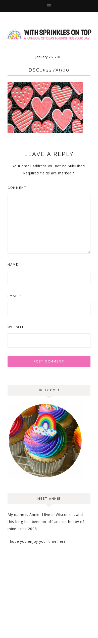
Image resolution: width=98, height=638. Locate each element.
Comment (17, 188)
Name (14, 264)
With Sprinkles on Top (49, 35)
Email (15, 296)
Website (16, 327)
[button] (49, 6)
